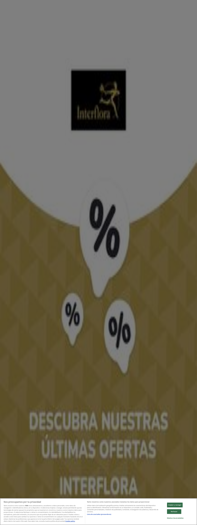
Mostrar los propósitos (175, 518)
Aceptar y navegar (174, 505)
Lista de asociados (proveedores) (99, 514)
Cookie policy (70, 521)
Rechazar (174, 511)
